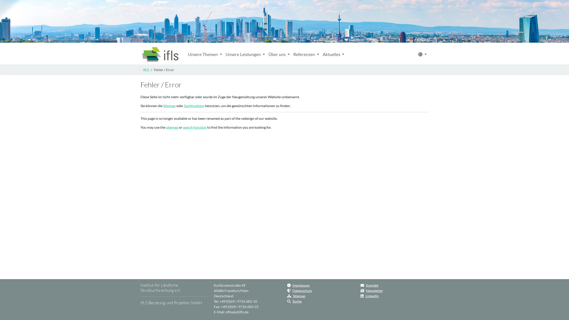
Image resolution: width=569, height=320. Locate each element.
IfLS (146, 70)
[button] (423, 55)
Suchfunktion (194, 106)
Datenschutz (302, 290)
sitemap (172, 127)
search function (194, 127)
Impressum (301, 285)
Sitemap (169, 106)
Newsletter (374, 290)
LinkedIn (372, 296)
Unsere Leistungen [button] (244, 54)
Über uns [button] (277, 54)
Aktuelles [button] (332, 54)
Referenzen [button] (304, 54)
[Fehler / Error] (160, 54)
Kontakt (372, 285)
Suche (297, 301)
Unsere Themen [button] (203, 54)
